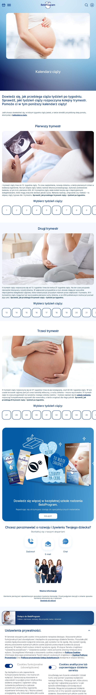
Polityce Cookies (72, 652)
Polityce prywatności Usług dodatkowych (40, 657)
